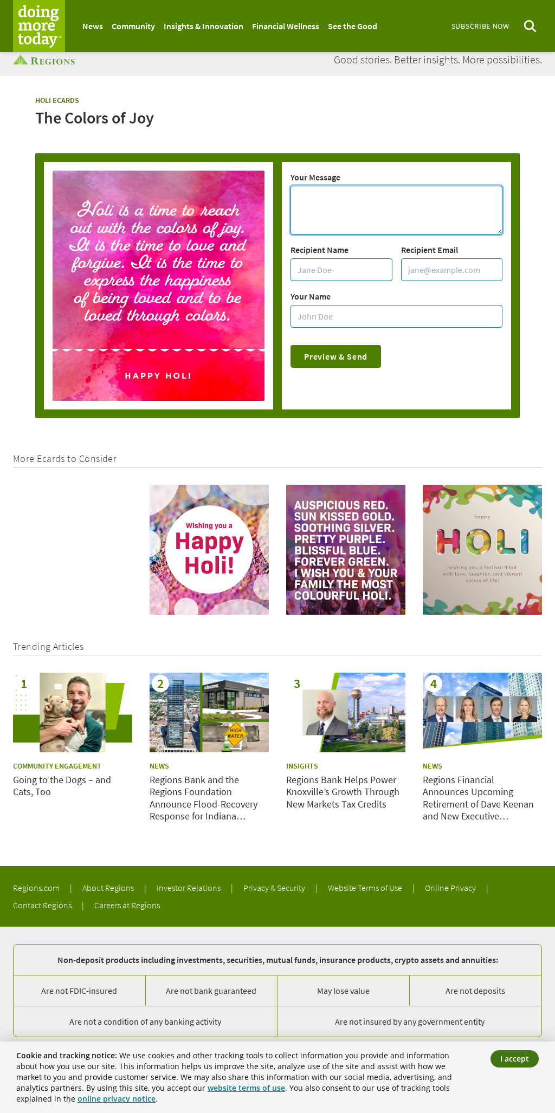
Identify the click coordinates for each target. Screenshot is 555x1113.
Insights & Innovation (203, 26)
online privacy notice (117, 1099)
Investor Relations (189, 887)
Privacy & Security (275, 887)
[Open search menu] (530, 26)
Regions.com (37, 887)
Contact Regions (43, 905)
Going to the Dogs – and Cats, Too (62, 786)
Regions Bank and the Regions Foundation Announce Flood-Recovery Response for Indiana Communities (203, 798)
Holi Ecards (57, 100)
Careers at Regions (127, 905)
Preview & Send (335, 356)
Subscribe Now (480, 26)
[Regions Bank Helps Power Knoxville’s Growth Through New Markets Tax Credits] (345, 712)
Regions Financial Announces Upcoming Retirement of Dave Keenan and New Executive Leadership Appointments (478, 798)
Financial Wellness (285, 26)
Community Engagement (57, 766)
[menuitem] (92, 26)
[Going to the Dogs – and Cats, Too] (72, 712)
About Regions (108, 887)
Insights (302, 766)
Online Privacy (451, 887)
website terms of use (246, 1088)
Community (133, 26)
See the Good (352, 26)
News (92, 26)
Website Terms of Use (366, 887)
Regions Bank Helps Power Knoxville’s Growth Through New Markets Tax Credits (342, 792)
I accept (514, 1058)
